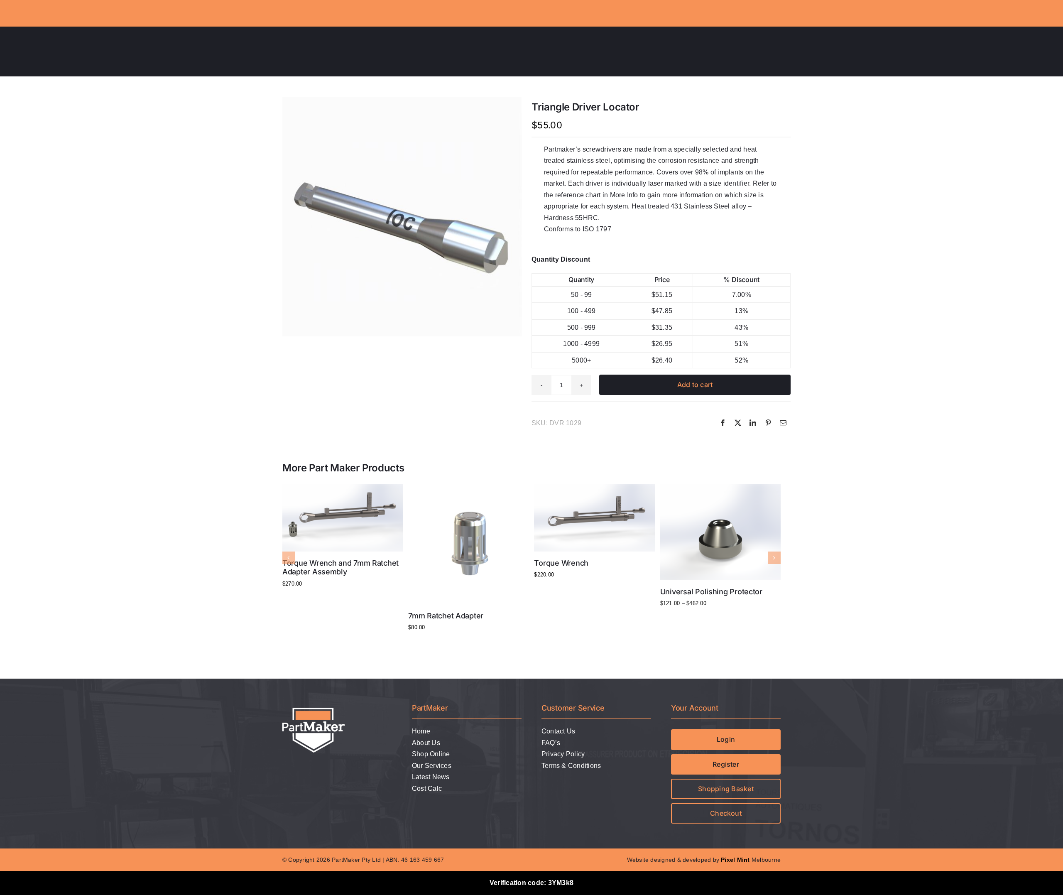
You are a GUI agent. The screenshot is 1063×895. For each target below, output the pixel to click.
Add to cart (695, 384)
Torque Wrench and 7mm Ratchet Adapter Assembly (340, 567)
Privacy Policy (563, 754)
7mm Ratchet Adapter (445, 615)
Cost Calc (427, 788)
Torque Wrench (561, 563)
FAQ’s (550, 742)
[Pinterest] (768, 423)
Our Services (431, 765)
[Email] (783, 423)
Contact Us (558, 731)
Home (421, 731)
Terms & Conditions (571, 765)
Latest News (431, 776)
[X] (737, 423)
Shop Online (431, 754)
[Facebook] (722, 423)
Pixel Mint (735, 859)
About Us (426, 742)
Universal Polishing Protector (711, 591)
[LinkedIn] (752, 423)
